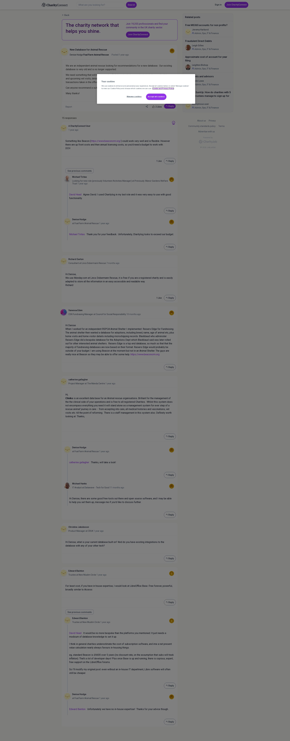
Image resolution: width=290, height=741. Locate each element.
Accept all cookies (156, 97)
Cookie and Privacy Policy (163, 88)
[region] (146, 89)
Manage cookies (134, 96)
